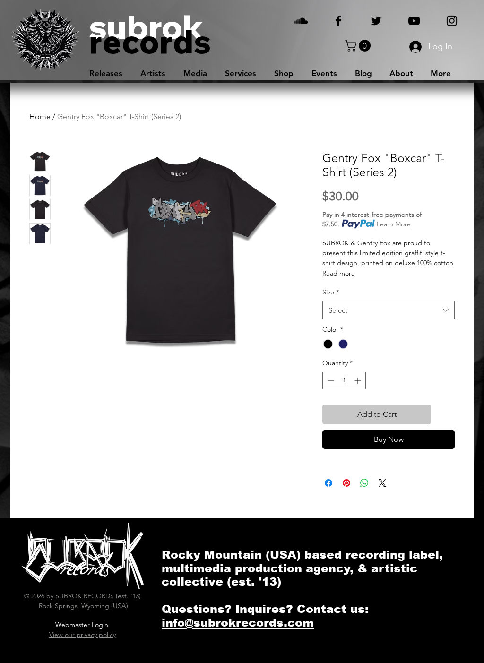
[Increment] (358, 380)
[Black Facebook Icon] (338, 21)
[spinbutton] (344, 380)
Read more (338, 273)
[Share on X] (382, 483)
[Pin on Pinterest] (346, 483)
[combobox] (388, 310)
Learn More (394, 224)
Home (40, 116)
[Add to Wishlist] (445, 414)
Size (330, 292)
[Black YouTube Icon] (414, 21)
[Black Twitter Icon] (376, 21)
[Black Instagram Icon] (452, 21)
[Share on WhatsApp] (364, 483)
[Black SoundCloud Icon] (301, 21)
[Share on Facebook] (328, 483)
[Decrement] (330, 380)
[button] (359, 46)
